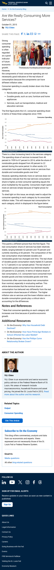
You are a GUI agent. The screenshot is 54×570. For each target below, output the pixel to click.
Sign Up (7, 504)
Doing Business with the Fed (13, 547)
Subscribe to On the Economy (21, 430)
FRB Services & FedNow (11, 556)
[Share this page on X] (24, 33)
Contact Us (6, 532)
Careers (5, 542)
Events (4, 551)
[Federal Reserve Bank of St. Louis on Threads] (40, 483)
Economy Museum (9, 566)
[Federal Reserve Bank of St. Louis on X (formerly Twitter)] (20, 483)
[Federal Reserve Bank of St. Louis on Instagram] (27, 483)
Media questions (12, 458)
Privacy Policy (7, 537)
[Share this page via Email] (32, 33)
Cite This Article (12, 420)
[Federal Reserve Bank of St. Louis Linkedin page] (4, 483)
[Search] (46, 3)
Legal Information (9, 527)
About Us (5, 522)
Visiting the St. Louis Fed (11, 561)
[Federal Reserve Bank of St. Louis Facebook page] (34, 483)
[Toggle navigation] (50, 3)
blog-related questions (22, 462)
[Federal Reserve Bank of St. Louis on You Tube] (12, 483)
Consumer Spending (13, 413)
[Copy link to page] (39, 33)
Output (7, 408)
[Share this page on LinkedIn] (28, 33)
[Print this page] (35, 33)
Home (4, 9)
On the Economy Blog (18, 9)
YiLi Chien (10, 27)
